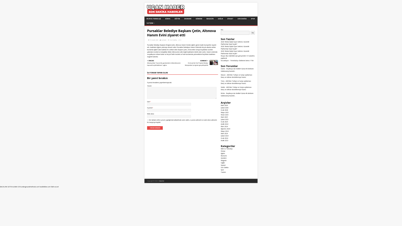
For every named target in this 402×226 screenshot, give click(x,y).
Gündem (199, 19)
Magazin (210, 19)
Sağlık (220, 19)
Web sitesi (150, 114)
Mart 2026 (224, 105)
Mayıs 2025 (225, 112)
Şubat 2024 (224, 136)
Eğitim (177, 19)
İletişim (150, 23)
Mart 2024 (224, 133)
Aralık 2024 (224, 124)
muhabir (164, 40)
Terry (222, 81)
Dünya (167, 19)
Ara (222, 30)
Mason (223, 75)
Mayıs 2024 (225, 131)
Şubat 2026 (224, 108)
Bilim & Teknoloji (154, 19)
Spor (253, 19)
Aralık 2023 (224, 140)
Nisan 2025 (224, 115)
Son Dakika (242, 19)
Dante (223, 69)
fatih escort (55, 187)
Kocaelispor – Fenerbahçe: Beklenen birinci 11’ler (237, 61)
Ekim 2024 (224, 126)
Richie (223, 93)
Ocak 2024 (224, 138)
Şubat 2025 (224, 119)
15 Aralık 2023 (154, 40)
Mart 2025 (224, 117)
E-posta (149, 108)
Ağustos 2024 (225, 129)
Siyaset (230, 19)
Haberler (161, 181)
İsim (148, 102)
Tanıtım (223, 172)
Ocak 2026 (224, 110)
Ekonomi (187, 19)
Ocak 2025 (224, 122)
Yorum (149, 86)
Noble (223, 87)
